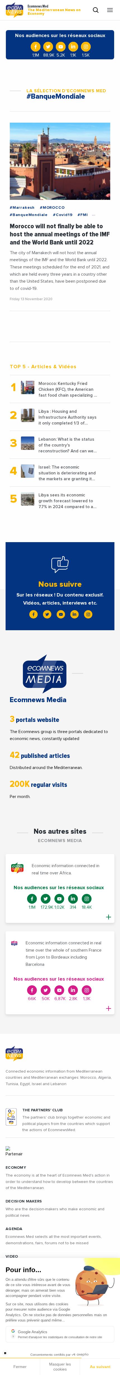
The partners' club (42, 1110)
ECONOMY (16, 1168)
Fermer (20, 1366)
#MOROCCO (52, 208)
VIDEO (12, 1256)
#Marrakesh (22, 208)
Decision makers (24, 1201)
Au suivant (100, 1366)
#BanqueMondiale (29, 215)
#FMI (83, 215)
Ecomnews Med (54, 10)
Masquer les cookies (60, 1366)
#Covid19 (62, 215)
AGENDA (14, 1229)
